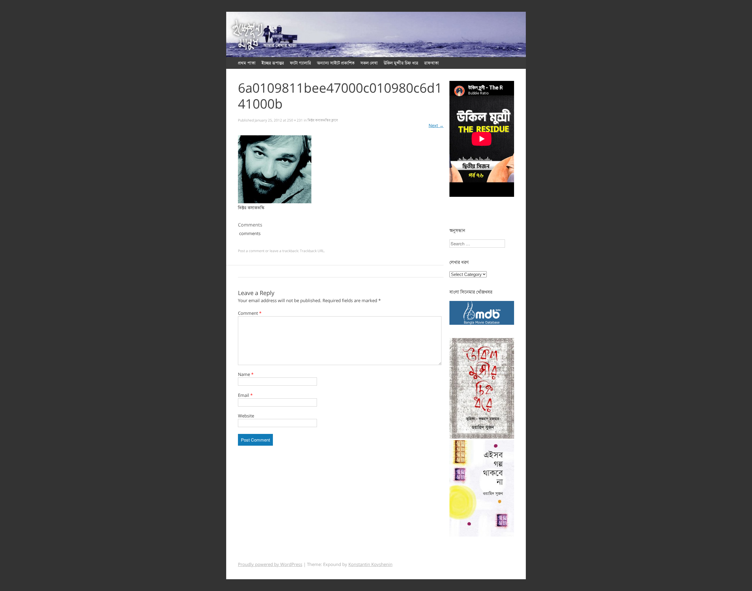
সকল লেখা (369, 63)
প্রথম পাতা (247, 63)
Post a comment (251, 251)
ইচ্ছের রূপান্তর (272, 63)
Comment (249, 313)
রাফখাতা (431, 63)
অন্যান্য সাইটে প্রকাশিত (336, 63)
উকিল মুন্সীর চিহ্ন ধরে (401, 63)
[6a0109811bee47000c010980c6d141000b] (274, 201)
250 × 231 (295, 120)
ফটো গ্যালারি (300, 63)
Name (246, 374)
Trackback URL (312, 251)
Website (246, 416)
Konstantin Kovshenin (370, 564)
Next (436, 125)
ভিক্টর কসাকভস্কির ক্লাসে (323, 120)
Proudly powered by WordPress (270, 564)
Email (245, 395)
